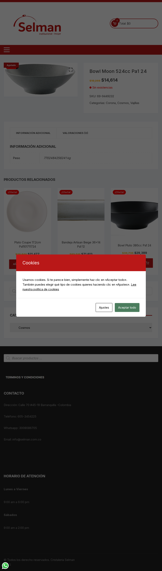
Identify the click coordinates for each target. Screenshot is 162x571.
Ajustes (104, 307)
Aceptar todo (127, 307)
